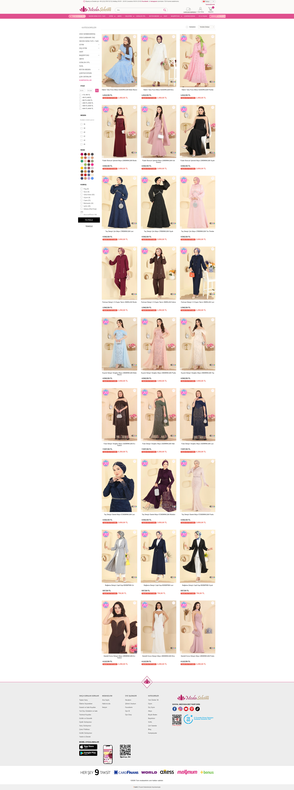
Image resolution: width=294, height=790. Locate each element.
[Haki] (82, 171)
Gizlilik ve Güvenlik (85, 718)
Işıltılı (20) (87, 206)
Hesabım (128, 700)
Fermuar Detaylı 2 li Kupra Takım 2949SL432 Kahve (158, 302)
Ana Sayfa (105, 700)
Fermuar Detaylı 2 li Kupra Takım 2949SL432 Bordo (119, 302)
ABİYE (119, 16)
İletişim (104, 707)
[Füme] (89, 165)
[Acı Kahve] (85, 154)
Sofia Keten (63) (89, 194)
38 (84, 128)
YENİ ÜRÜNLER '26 (78, 16)
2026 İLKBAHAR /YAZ (87, 37)
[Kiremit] (82, 175)
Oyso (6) (86, 192)
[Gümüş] (92, 168)
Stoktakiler (192, 27)
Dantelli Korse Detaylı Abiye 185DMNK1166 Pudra (197, 656)
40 (84, 132)
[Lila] (89, 178)
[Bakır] (85, 158)
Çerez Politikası (84, 729)
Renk (83, 150)
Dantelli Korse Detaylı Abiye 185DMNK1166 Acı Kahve (119, 657)
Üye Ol (127, 711)
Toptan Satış (83, 700)
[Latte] (85, 178)
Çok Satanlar (152, 726)
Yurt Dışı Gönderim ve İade (88, 711)
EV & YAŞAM (203, 16)
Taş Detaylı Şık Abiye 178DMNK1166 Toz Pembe (197, 231)
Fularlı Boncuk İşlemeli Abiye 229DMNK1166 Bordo (119, 160)
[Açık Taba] (89, 154)
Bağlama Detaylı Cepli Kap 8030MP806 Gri (119, 585)
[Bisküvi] (85, 161)
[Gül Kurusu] (89, 168)
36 (84, 124)
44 (84, 140)
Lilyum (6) (87, 197)
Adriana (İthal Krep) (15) (88, 210)
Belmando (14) (88, 203)
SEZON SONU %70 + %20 (97, 16)
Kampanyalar (152, 733)
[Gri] (85, 168)
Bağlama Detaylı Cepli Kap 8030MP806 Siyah (197, 585)
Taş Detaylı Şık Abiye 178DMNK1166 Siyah (158, 231)
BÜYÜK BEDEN (154, 16)
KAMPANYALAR (85, 80)
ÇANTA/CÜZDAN (189, 16)
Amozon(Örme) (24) (90, 215)
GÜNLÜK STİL (140, 16)
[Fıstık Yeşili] (85, 165)
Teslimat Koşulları (85, 715)
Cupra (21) (87, 200)
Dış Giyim (151, 707)
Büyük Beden (152, 715)
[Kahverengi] (92, 171)
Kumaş (83, 185)
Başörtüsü (151, 718)
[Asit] (82, 158)
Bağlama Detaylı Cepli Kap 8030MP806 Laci (158, 585)
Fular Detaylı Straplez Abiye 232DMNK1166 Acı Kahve (119, 444)
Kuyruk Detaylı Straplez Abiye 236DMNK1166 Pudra (158, 373)
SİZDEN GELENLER (217, 16)
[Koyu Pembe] (82, 154)
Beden (83, 115)
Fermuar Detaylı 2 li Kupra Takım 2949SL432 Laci (197, 302)
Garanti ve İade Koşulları (87, 707)
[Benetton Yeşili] (82, 161)
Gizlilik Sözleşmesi (85, 733)
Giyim (150, 704)
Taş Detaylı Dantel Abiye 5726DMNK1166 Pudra (197, 514)
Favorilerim (129, 707)
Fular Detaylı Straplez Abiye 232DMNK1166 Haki (158, 444)
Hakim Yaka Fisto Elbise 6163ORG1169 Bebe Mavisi (119, 90)
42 (84, 136)
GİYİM (111, 16)
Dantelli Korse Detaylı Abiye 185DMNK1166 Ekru (158, 656)
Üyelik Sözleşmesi (85, 722)
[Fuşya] (92, 165)
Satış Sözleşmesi (85, 726)
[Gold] (82, 168)
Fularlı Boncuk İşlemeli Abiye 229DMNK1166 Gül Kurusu (158, 161)
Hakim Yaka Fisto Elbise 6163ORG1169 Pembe (197, 90)
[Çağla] (92, 161)
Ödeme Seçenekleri (85, 704)
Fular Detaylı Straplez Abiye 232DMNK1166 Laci (197, 444)
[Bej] (92, 158)
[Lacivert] (82, 178)
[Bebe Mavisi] (89, 158)
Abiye (150, 711)
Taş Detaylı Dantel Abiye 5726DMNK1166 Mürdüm (158, 514)
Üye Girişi (128, 715)
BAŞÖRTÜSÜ (175, 16)
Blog (149, 729)
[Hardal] (85, 171)
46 (84, 144)
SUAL (81, 66)
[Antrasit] (92, 154)
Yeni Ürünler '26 (153, 700)
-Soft (135, 787)
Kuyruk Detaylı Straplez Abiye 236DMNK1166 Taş (197, 373)
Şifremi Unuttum (130, 704)
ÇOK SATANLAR (85, 77)
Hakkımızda (106, 704)
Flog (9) (86, 189)
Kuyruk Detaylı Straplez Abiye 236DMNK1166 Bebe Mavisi (119, 373)
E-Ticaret (140, 787)
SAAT (165, 16)
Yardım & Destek (85, 737)
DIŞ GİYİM (128, 16)
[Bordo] (89, 161)
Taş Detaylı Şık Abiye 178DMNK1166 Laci (119, 231)
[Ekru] (82, 165)
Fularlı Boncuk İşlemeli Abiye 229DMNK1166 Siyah (198, 160)
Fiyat (83, 86)
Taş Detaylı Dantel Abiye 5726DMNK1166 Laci (119, 514)
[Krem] (92, 175)
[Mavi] (92, 178)
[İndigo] (89, 171)
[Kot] (89, 175)
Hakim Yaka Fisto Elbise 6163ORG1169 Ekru (158, 90)
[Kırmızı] (85, 175)
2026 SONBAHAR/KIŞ (87, 34)
